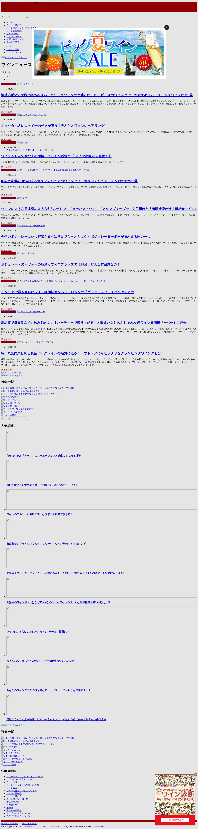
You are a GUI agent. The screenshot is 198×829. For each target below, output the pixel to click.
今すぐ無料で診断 (175, 820)
